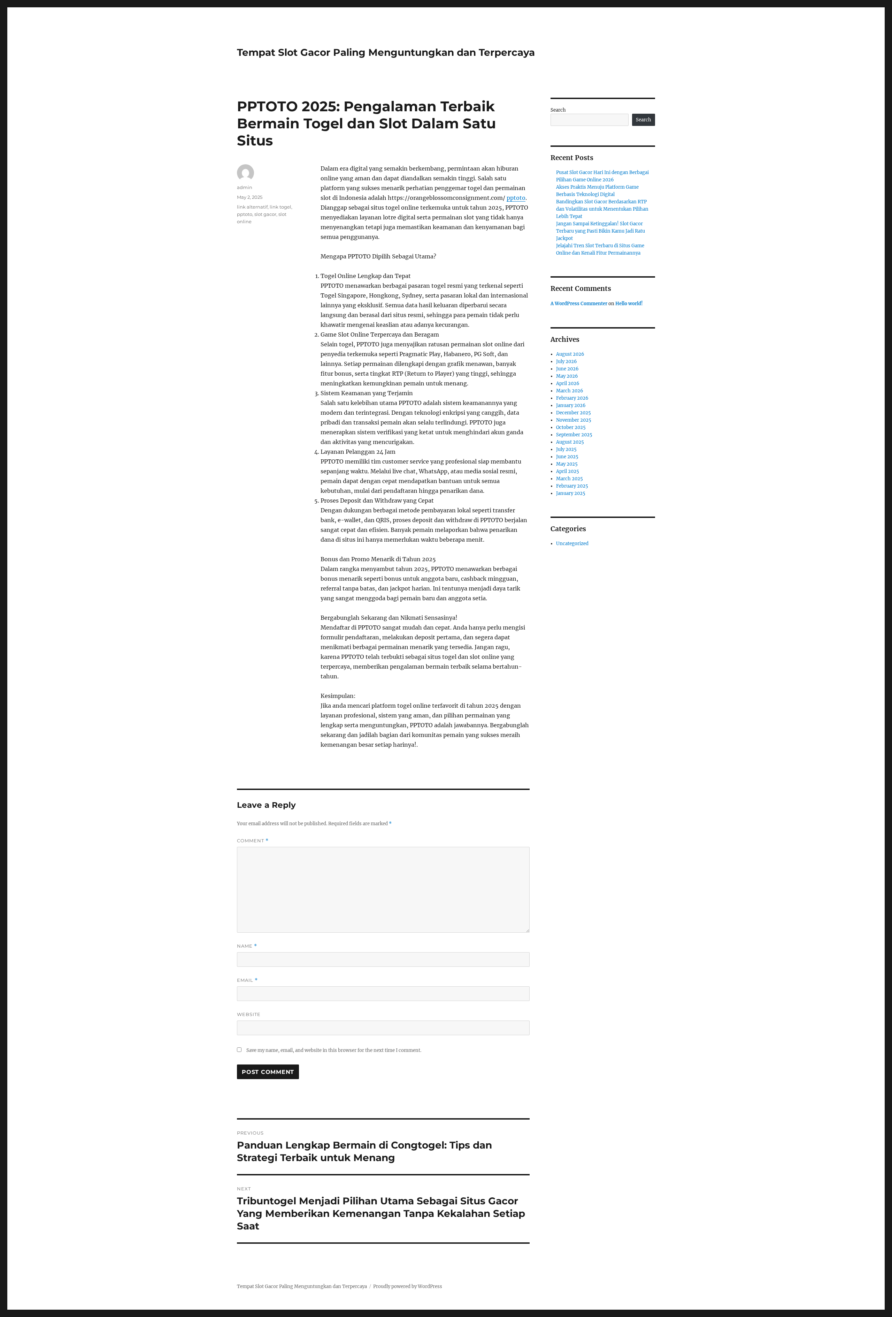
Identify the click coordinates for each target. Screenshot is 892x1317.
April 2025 (567, 471)
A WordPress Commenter (579, 304)
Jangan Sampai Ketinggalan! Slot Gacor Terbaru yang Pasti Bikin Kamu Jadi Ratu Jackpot (600, 231)
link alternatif (252, 207)
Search (558, 110)
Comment (253, 841)
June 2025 (567, 457)
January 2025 (570, 493)
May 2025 (567, 464)
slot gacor (265, 214)
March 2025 (569, 479)
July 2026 (566, 361)
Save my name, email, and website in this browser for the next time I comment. (333, 1050)
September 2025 (574, 435)
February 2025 (572, 486)
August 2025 (570, 442)
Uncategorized (572, 544)
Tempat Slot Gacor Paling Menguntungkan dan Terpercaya (386, 52)
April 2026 (567, 383)
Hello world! (629, 304)
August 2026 (570, 354)
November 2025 (573, 420)
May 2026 (567, 376)
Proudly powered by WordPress (407, 1286)
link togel (280, 207)
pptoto (516, 197)
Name (247, 946)
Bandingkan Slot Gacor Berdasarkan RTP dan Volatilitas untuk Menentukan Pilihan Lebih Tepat (602, 209)
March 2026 (569, 391)
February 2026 (572, 398)
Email (247, 980)
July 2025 (566, 449)
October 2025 (571, 427)
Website (249, 1014)
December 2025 (573, 413)
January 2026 (571, 405)
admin (244, 187)
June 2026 (567, 369)
